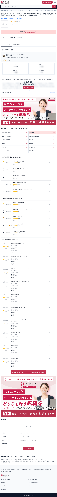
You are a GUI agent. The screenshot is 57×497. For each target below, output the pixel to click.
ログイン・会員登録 (47, 2)
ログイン (28, 90)
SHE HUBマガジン (5, 479)
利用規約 (3, 482)
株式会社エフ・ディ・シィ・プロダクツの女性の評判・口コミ (30, 10)
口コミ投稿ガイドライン (7, 486)
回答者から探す (16, 44)
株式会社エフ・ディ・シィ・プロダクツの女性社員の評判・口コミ (17, 54)
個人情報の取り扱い (33, 482)
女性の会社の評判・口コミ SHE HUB (8, 10)
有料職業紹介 (25, 469)
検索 (54, 7)
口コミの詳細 (52, 92)
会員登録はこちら (28, 87)
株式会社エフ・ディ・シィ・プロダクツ (12, 18)
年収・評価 (9, 56)
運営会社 (30, 486)
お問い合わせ (4, 489)
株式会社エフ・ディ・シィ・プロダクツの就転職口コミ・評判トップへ (28, 372)
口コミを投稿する (29, 448)
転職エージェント (32, 479)
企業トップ (5, 37)
